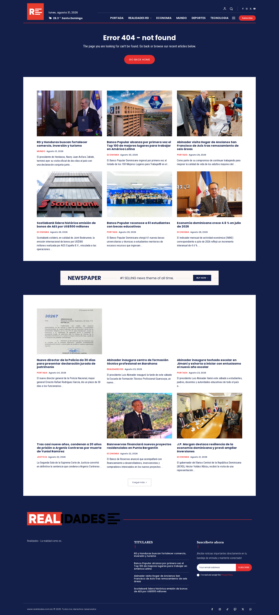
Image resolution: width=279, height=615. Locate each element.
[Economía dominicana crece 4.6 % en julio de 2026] (209, 194)
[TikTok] (227, 609)
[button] (231, 9)
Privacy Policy (226, 575)
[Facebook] (243, 9)
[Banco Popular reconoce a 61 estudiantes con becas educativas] (139, 194)
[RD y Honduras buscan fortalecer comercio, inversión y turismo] (69, 113)
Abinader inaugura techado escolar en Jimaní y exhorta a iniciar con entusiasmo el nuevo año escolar (209, 363)
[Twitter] (251, 9)
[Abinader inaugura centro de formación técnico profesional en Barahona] (139, 331)
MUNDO (41, 151)
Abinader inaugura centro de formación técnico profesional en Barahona (137, 362)
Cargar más (138, 482)
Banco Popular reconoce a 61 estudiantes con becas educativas (138, 224)
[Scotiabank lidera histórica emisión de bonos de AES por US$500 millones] (69, 194)
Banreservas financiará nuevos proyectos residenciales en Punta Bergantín (139, 446)
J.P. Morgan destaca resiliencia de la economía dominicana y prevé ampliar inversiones (207, 447)
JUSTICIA (42, 457)
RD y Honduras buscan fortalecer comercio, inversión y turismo (62, 144)
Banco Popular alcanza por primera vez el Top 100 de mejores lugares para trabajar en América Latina (139, 145)
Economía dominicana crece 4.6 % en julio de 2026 (209, 224)
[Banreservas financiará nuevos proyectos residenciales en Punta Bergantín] (139, 416)
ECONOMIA (113, 155)
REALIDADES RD (115, 369)
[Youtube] (254, 9)
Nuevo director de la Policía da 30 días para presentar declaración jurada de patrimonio (66, 363)
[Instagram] (247, 9)
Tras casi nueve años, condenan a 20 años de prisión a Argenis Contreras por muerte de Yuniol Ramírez (69, 447)
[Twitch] (235, 609)
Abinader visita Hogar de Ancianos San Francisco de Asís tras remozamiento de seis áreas (208, 145)
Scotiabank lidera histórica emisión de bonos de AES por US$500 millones (66, 224)
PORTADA (182, 155)
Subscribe (243, 567)
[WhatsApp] (251, 609)
